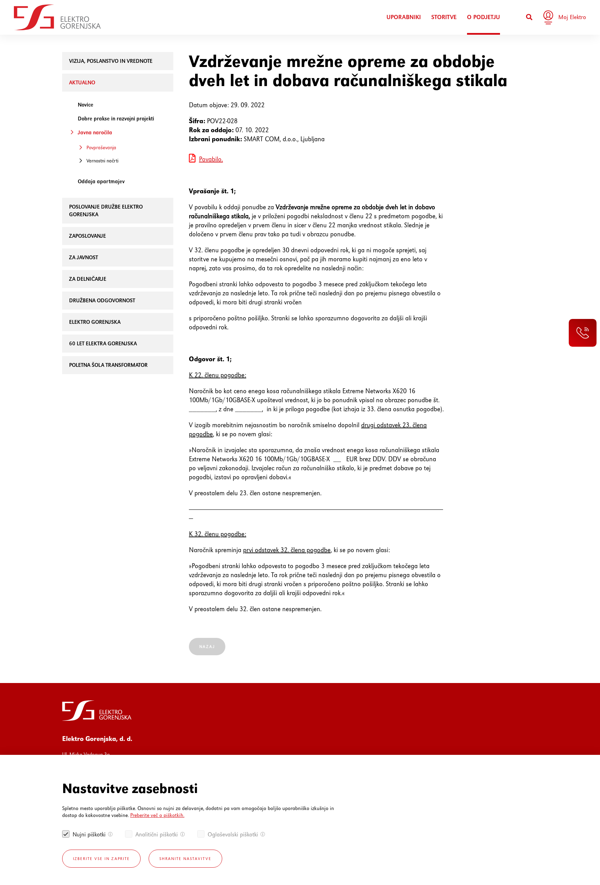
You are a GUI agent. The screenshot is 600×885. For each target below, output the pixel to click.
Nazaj (207, 646)
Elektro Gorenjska (94, 322)
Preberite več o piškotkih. (157, 815)
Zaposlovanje (87, 236)
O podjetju (483, 17)
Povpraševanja (101, 147)
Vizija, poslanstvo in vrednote (110, 61)
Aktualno (82, 82)
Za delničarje (87, 279)
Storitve (444, 17)
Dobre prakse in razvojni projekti (116, 118)
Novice (85, 104)
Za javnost (83, 257)
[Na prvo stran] (57, 17)
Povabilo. (211, 159)
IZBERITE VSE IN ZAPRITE (101, 858)
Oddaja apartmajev (101, 181)
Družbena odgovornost (102, 300)
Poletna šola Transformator (108, 365)
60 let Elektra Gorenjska (103, 343)
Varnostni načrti (102, 161)
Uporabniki (403, 17)
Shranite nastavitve (185, 858)
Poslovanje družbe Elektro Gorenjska (106, 210)
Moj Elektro (572, 17)
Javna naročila (95, 132)
